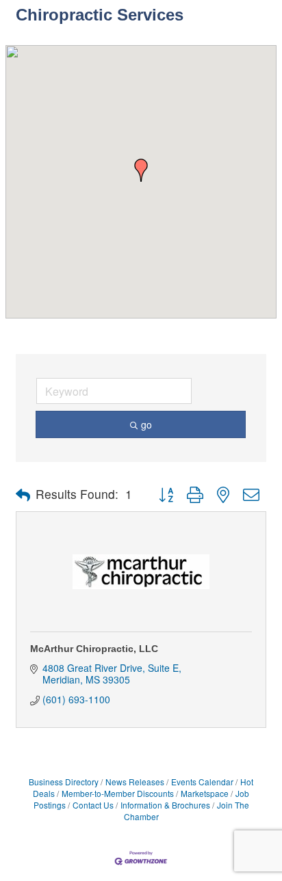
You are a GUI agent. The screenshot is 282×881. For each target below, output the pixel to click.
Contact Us (93, 805)
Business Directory (64, 781)
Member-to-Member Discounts (118, 793)
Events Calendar (202, 781)
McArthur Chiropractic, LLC (94, 648)
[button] (141, 170)
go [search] (146, 424)
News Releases (134, 781)
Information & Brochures (165, 805)
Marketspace (205, 793)
